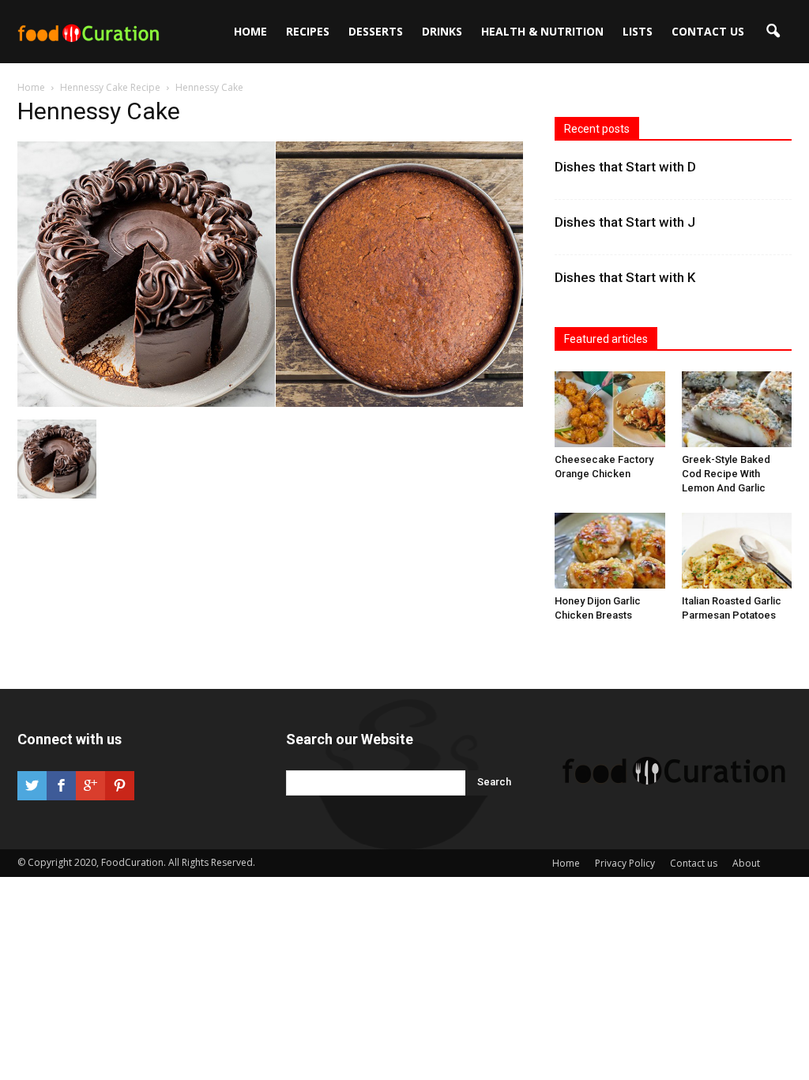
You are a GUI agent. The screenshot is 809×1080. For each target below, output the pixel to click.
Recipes (307, 31)
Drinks (442, 31)
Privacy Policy (625, 863)
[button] (773, 32)
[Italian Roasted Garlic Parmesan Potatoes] (737, 551)
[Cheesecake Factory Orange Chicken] (610, 409)
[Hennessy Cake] (270, 403)
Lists (638, 31)
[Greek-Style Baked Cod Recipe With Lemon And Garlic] (737, 409)
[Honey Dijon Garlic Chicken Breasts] (610, 551)
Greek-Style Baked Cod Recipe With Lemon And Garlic (726, 473)
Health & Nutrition (542, 31)
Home (250, 31)
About (746, 863)
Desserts (375, 31)
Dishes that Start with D (625, 167)
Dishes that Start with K (625, 277)
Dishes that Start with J (625, 222)
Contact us (708, 31)
